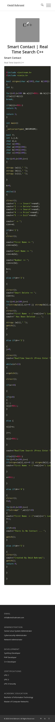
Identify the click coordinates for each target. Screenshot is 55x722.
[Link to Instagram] (49, 719)
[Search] (41, 5)
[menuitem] (41, 5)
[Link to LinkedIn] (45, 719)
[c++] (27, 30)
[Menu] (47, 5)
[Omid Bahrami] (23, 5)
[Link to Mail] (41, 719)
